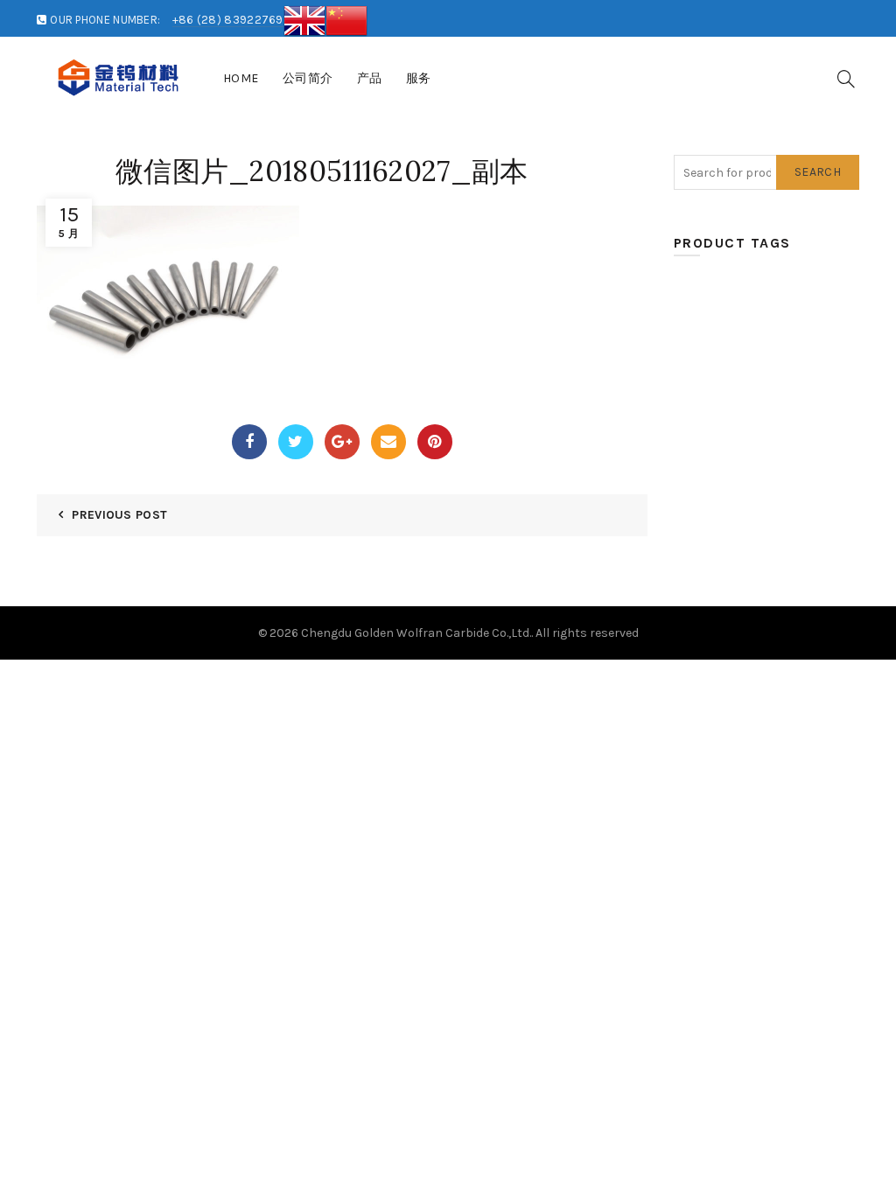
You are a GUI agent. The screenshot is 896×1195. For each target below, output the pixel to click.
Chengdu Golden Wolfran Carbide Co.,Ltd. (416, 632)
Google (342, 441)
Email (388, 441)
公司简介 (308, 78)
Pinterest (434, 441)
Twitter (295, 441)
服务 (418, 78)
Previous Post (119, 514)
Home (241, 78)
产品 (369, 78)
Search (817, 171)
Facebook (249, 441)
